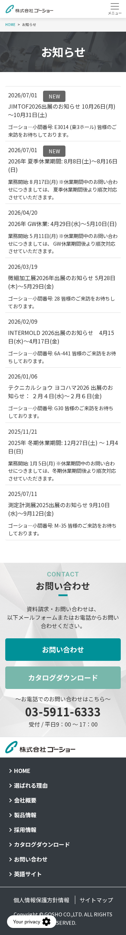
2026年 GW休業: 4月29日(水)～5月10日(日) (62, 223)
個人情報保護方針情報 (41, 900)
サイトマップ (96, 900)
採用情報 (25, 829)
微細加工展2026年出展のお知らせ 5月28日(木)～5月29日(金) (61, 281)
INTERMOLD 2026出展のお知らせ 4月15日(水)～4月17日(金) (61, 336)
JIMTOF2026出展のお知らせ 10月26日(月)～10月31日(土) (61, 110)
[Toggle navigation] (115, 9)
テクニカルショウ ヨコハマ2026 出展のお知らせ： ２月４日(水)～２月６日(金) (60, 391)
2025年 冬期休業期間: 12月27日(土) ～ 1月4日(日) (63, 446)
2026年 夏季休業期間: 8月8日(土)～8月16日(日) (63, 165)
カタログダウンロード (63, 677)
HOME (22, 770)
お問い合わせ (63, 649)
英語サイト (28, 874)
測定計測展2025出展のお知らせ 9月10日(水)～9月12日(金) (59, 509)
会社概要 (25, 800)
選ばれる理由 (31, 785)
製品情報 (25, 815)
